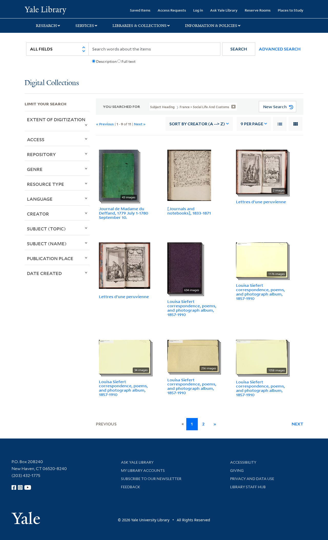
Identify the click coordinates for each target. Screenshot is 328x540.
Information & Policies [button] (211, 25)
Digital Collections (52, 83)
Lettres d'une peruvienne (261, 201)
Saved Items (140, 10)
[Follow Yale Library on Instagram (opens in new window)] (20, 487)
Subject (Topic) (46, 229)
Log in (198, 10)
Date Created (44, 273)
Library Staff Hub (248, 487)
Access (35, 139)
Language (40, 199)
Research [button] (46, 25)
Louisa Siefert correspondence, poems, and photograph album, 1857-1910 (191, 308)
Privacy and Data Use (252, 479)
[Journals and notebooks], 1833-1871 (189, 211)
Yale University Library (45, 9)
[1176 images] (261, 259)
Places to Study (290, 10)
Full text (128, 61)
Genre (35, 169)
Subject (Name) (47, 243)
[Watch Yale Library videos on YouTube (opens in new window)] (27, 487)
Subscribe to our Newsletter (151, 479)
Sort (197, 123)
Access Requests (172, 10)
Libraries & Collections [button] (139, 25)
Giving (237, 470)
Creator (38, 214)
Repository (41, 154)
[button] (238, 49)
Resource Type (45, 184)
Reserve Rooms (258, 10)
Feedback (130, 487)
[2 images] (261, 171)
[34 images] (124, 356)
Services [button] (84, 25)
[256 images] (193, 355)
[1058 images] (261, 356)
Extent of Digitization (56, 119)
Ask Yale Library (224, 10)
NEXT (297, 424)
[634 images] (184, 268)
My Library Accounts (143, 470)
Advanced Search (280, 49)
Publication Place (50, 258)
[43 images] (118, 175)
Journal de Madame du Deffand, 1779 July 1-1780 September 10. (123, 213)
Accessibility (243, 462)
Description (106, 61)
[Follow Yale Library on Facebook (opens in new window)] (14, 487)
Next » (140, 123)
